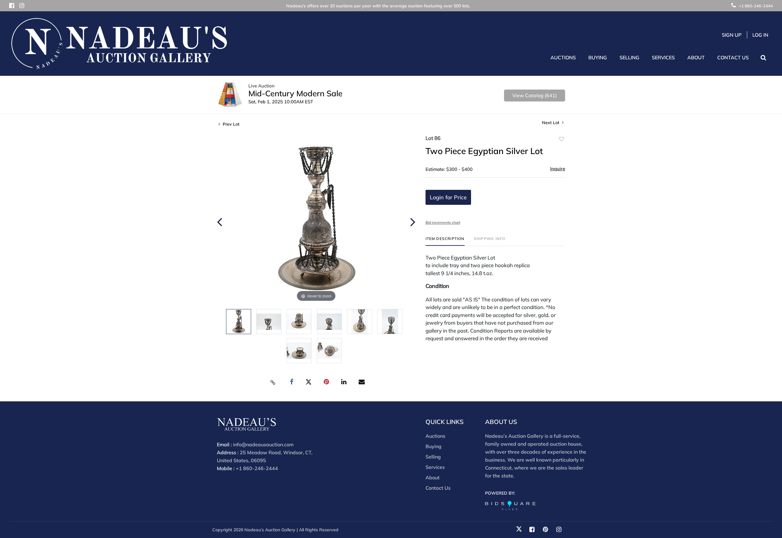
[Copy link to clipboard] (273, 382)
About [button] (696, 57)
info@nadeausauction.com (263, 444)
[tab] (445, 241)
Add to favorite (561, 139)
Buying (433, 446)
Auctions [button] (563, 57)
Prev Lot (230, 124)
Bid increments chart (443, 222)
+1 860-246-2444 (756, 5)
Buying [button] (597, 57)
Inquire (557, 168)
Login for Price (448, 197)
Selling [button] (629, 57)
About (433, 477)
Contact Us (733, 57)
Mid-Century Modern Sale (295, 93)
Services (435, 467)
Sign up (732, 35)
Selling (433, 457)
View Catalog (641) (534, 95)
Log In (760, 35)
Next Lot (551, 122)
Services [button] (663, 57)
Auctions (435, 436)
